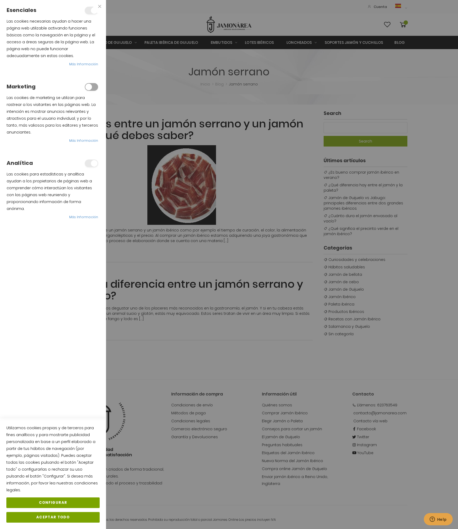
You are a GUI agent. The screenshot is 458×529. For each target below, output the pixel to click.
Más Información (83, 64)
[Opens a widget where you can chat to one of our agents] (438, 519)
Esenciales (91, 10)
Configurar (53, 502)
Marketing (91, 87)
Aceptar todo (53, 517)
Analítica (91, 163)
